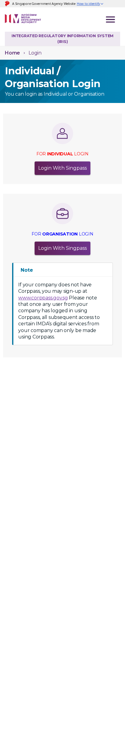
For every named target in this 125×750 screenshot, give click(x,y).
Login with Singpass (62, 168)
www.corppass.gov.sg (43, 298)
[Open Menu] (110, 19)
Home (12, 53)
